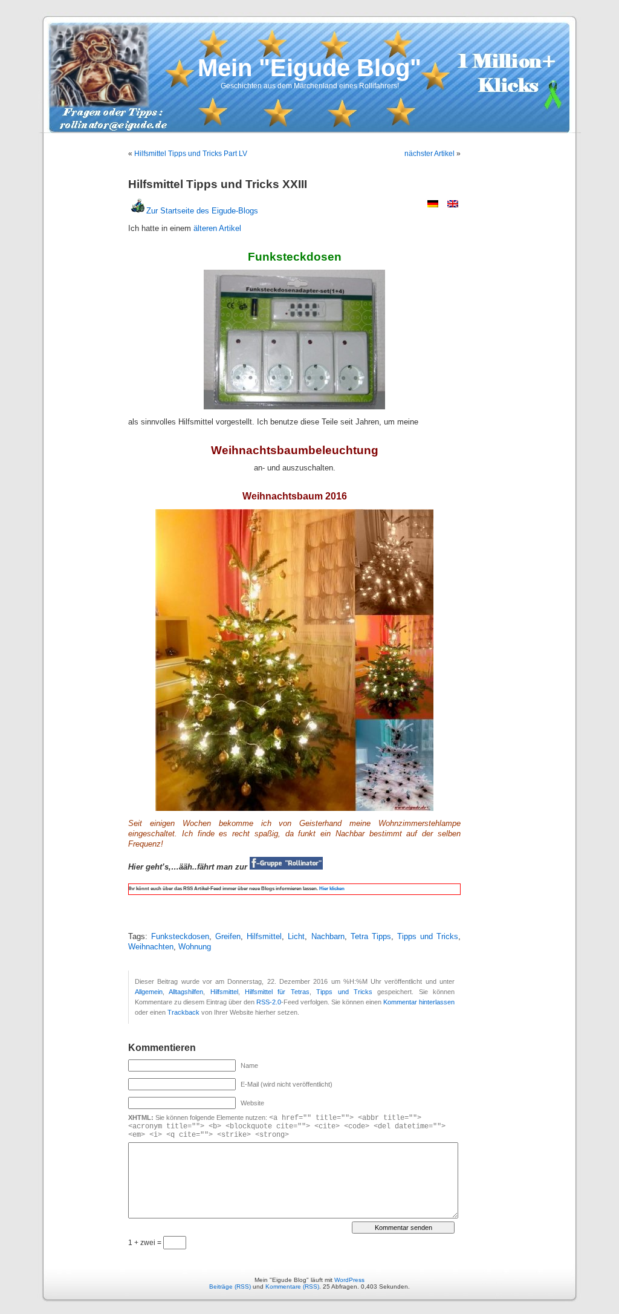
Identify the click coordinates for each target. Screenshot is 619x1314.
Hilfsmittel (264, 936)
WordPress (349, 1280)
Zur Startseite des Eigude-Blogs (202, 211)
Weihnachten (150, 947)
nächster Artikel (429, 153)
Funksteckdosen (180, 936)
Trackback (183, 1012)
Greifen (228, 936)
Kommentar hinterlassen (419, 1002)
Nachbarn (328, 936)
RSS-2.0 (268, 1002)
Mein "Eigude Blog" (309, 67)
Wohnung (194, 947)
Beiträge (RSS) (230, 1286)
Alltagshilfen (186, 991)
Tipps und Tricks (427, 936)
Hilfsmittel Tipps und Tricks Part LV (190, 153)
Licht (296, 936)
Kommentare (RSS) (292, 1286)
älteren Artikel (217, 228)
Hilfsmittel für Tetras (277, 991)
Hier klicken (331, 888)
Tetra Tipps (371, 936)
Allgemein (149, 991)
